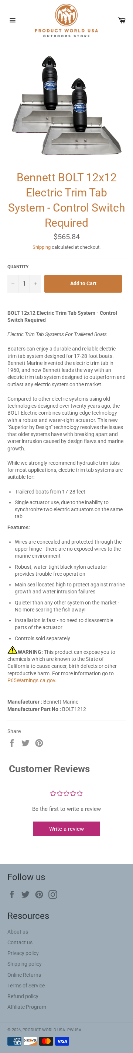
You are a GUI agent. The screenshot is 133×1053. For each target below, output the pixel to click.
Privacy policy (23, 953)
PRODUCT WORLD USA (44, 1030)
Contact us (20, 942)
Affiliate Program (26, 1007)
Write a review (66, 829)
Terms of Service (26, 986)
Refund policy (22, 996)
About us (17, 932)
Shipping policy (24, 964)
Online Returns (24, 975)
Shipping (42, 247)
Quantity (17, 266)
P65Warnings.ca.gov (31, 680)
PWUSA (74, 1030)
